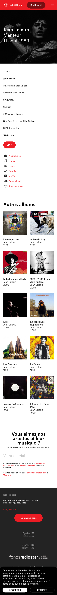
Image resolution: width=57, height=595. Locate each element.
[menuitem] (12, 5)
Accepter (15, 590)
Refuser (42, 590)
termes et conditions (27, 465)
